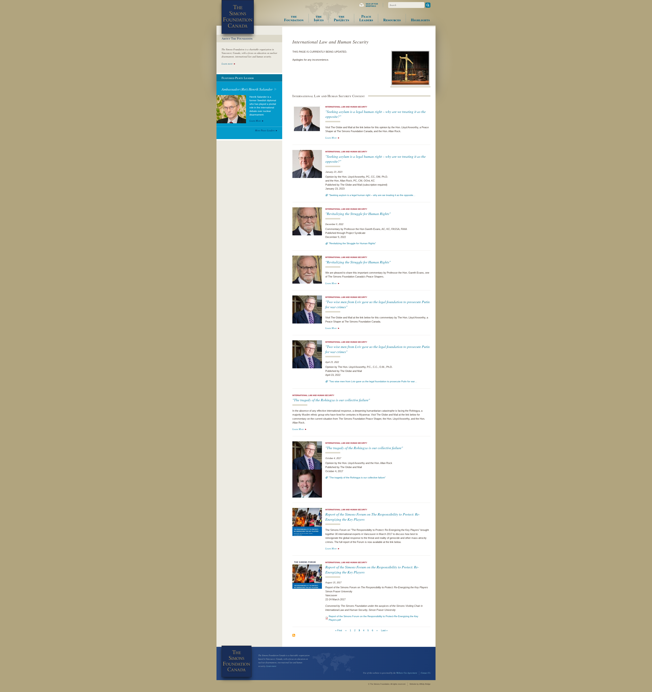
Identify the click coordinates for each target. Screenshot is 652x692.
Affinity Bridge (424, 684)
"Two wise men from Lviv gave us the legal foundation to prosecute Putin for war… (373, 381)
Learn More (331, 137)
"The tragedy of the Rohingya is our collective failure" (331, 400)
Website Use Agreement (406, 672)
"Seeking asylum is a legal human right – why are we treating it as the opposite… (372, 195)
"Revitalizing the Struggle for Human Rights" (358, 213)
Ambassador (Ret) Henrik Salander (247, 89)
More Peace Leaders (265, 130)
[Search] (427, 5)
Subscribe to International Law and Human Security (293, 635)
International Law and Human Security (346, 107)
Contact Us (425, 672)
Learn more (227, 63)
